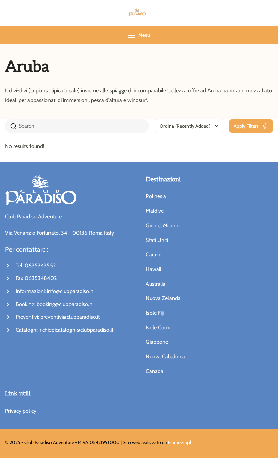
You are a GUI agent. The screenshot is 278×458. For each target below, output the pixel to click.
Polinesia (156, 196)
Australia (155, 283)
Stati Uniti (157, 240)
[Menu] (131, 35)
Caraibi (153, 254)
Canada (154, 371)
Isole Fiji (155, 313)
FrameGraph (180, 442)
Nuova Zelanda (163, 298)
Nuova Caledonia (165, 356)
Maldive (155, 211)
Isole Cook (158, 327)
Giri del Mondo (163, 225)
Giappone (157, 342)
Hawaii (153, 269)
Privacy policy (20, 411)
